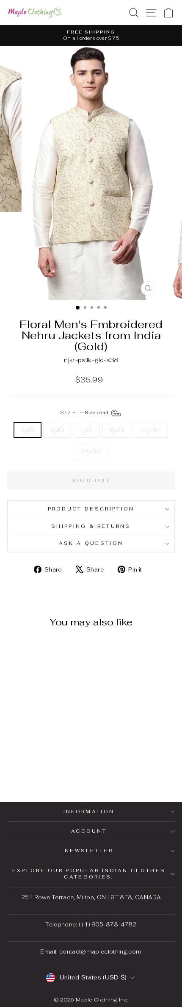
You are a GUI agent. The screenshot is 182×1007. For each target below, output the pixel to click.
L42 (86, 430)
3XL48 (91, 451)
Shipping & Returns (91, 526)
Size (85, 412)
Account (89, 831)
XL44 (116, 430)
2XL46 (151, 430)
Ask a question (91, 543)
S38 (27, 430)
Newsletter (89, 851)
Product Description (91, 509)
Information (88, 812)
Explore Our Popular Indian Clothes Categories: (89, 874)
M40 (57, 430)
